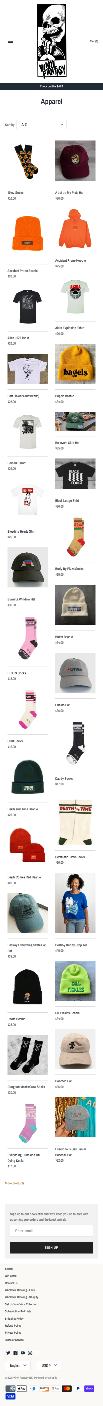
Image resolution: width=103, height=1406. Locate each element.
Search (9, 1269)
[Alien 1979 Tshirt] (28, 306)
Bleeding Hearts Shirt (21, 531)
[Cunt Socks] (28, 709)
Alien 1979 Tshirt (18, 338)
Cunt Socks (15, 741)
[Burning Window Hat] (28, 567)
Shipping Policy (14, 1319)
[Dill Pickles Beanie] (75, 981)
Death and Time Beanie (23, 809)
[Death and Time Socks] (75, 820)
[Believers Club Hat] (75, 421)
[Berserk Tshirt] (28, 431)
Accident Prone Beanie (23, 270)
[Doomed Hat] (75, 1049)
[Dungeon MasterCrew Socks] (28, 1055)
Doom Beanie (16, 1019)
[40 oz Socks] (28, 160)
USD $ (46, 1365)
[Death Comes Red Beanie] (28, 845)
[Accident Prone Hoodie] (75, 228)
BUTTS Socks (17, 673)
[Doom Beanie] (28, 987)
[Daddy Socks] (75, 744)
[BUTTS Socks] (28, 638)
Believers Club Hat (67, 442)
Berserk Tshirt (17, 463)
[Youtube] (23, 1353)
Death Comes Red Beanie (24, 877)
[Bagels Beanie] (75, 364)
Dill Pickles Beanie (67, 1013)
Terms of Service (14, 1340)
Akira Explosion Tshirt (69, 328)
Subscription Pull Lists (18, 1311)
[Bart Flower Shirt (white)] (28, 369)
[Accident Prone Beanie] (28, 233)
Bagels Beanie (64, 396)
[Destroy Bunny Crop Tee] (75, 903)
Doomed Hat (63, 1081)
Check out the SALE (51, 86)
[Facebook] (16, 1353)
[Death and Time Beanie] (28, 777)
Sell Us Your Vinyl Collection (21, 1304)
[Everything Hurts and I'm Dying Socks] (28, 1123)
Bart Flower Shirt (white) (23, 396)
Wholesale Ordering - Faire (20, 1290)
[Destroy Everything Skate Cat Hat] (28, 913)
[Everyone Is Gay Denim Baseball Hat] (75, 1117)
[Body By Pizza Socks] (75, 537)
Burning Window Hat (21, 599)
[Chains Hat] (75, 673)
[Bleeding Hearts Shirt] (28, 499)
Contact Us (11, 1283)
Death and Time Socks (70, 857)
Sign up (51, 1247)
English (15, 1365)
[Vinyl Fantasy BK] (51, 41)
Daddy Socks (64, 778)
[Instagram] (30, 1353)
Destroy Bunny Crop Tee (71, 945)
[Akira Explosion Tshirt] (75, 296)
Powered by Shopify (45, 1378)
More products (14, 1183)
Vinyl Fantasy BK (23, 1378)
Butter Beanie (64, 637)
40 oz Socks (16, 192)
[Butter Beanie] (75, 605)
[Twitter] (8, 1353)
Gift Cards (10, 1276)
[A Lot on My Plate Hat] (75, 160)
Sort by (9, 124)
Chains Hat (62, 705)
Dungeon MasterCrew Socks (26, 1086)
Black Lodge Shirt (67, 500)
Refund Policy (13, 1326)
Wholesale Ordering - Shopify (21, 1297)
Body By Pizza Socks (69, 568)
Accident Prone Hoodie (70, 260)
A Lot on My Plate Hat (69, 192)
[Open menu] (10, 41)
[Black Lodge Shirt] (75, 473)
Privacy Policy (13, 1333)
